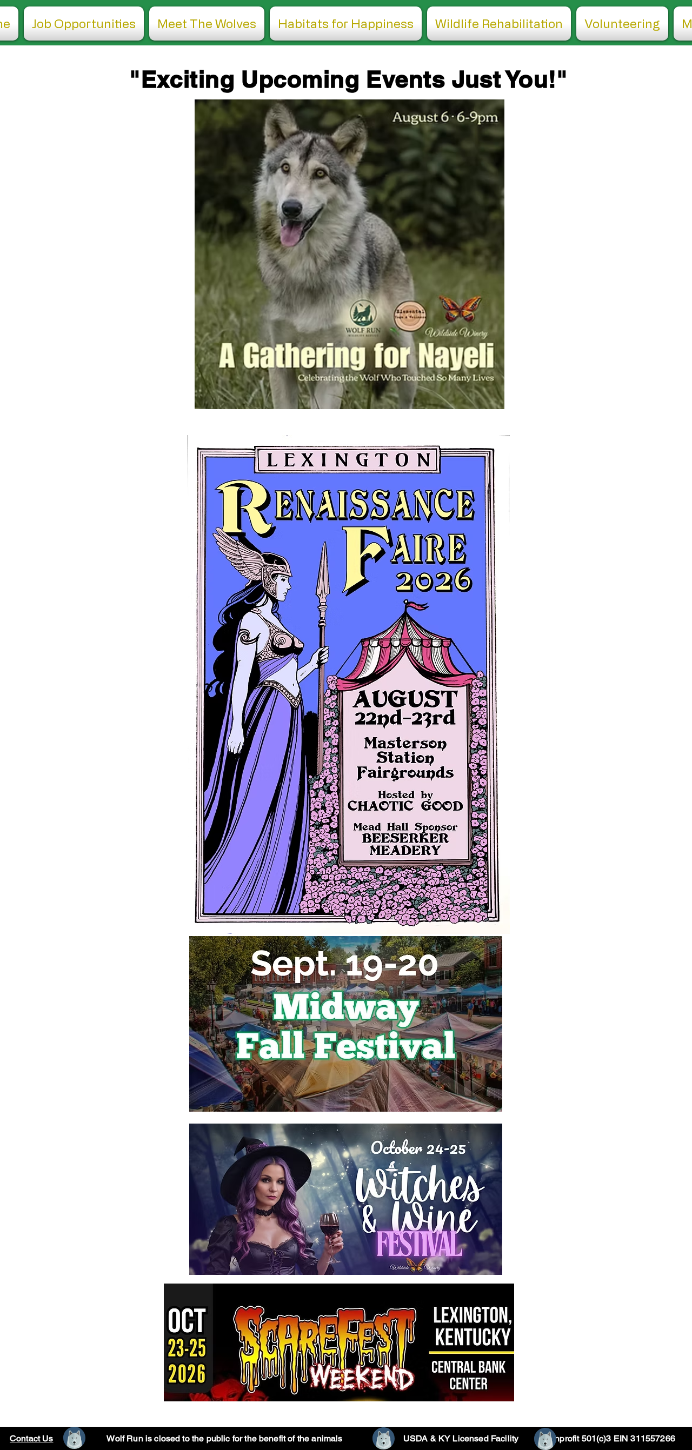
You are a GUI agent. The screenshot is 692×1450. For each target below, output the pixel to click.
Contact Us (32, 1438)
